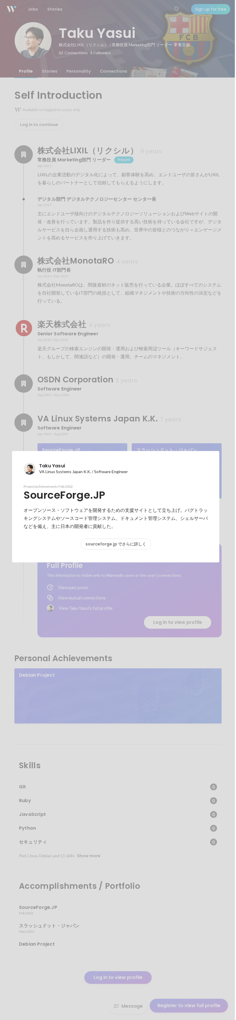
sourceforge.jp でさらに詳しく (115, 544)
